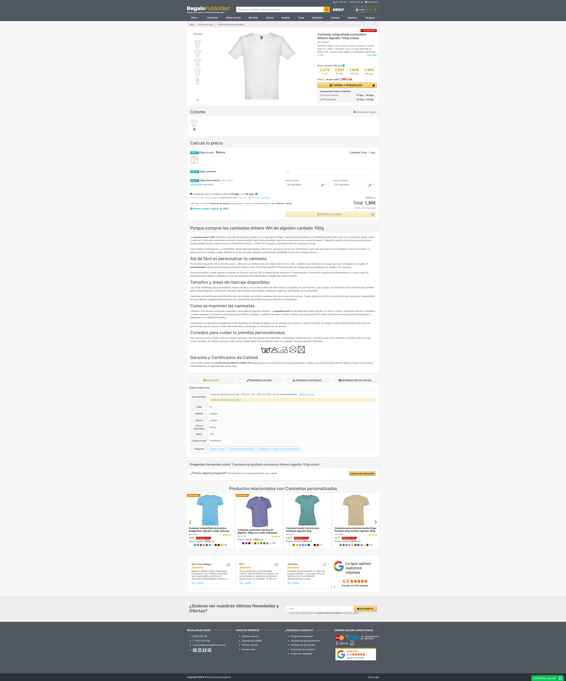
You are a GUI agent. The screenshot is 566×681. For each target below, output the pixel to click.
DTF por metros (250, 645)
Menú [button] (194, 17)
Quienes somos (250, 636)
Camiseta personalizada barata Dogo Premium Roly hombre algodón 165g (355, 529)
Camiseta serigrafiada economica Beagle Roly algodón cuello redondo (209, 529)
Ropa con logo (218, 449)
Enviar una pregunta (362, 473)
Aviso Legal (373, 677)
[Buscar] (327, 9)
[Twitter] (195, 650)
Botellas (286, 17)
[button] (343, 65)
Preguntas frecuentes (302, 636)
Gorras (269, 17)
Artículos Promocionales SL (218, 677)
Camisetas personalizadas (241, 449)
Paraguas (370, 17)
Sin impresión (294, 184)
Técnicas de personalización (305, 640)
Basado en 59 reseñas (355, 658)
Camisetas (212, 17)
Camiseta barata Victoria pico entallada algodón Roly (302, 529)
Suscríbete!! (366, 608)
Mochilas (253, 17)
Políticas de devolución (303, 645)
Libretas (335, 17)
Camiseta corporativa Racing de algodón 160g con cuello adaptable (257, 531)
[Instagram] (209, 650)
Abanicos (352, 17)
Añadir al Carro (330, 214)
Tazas (301, 17)
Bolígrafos (317, 17)
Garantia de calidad (252, 640)
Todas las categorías (301, 653)
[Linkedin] (200, 650)
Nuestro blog (248, 649)
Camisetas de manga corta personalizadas (278, 449)
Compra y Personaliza (347, 85)
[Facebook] (205, 650)
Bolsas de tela (233, 17)
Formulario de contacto (303, 649)
